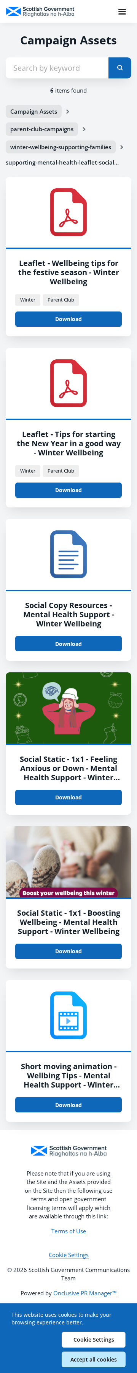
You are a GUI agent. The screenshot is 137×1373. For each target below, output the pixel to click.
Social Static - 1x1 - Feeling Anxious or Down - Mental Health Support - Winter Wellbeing (68, 773)
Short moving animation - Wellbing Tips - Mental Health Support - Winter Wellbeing (68, 1080)
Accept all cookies (93, 1359)
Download (68, 319)
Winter (27, 299)
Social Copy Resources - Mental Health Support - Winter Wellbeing (68, 614)
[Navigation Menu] (122, 11)
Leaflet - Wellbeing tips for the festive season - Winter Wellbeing (68, 272)
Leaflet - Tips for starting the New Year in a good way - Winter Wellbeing (69, 443)
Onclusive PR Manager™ (85, 1293)
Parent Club (61, 299)
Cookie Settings (69, 1255)
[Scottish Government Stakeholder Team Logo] (68, 1151)
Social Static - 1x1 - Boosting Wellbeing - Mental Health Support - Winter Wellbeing (68, 922)
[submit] (119, 67)
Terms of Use (68, 1231)
